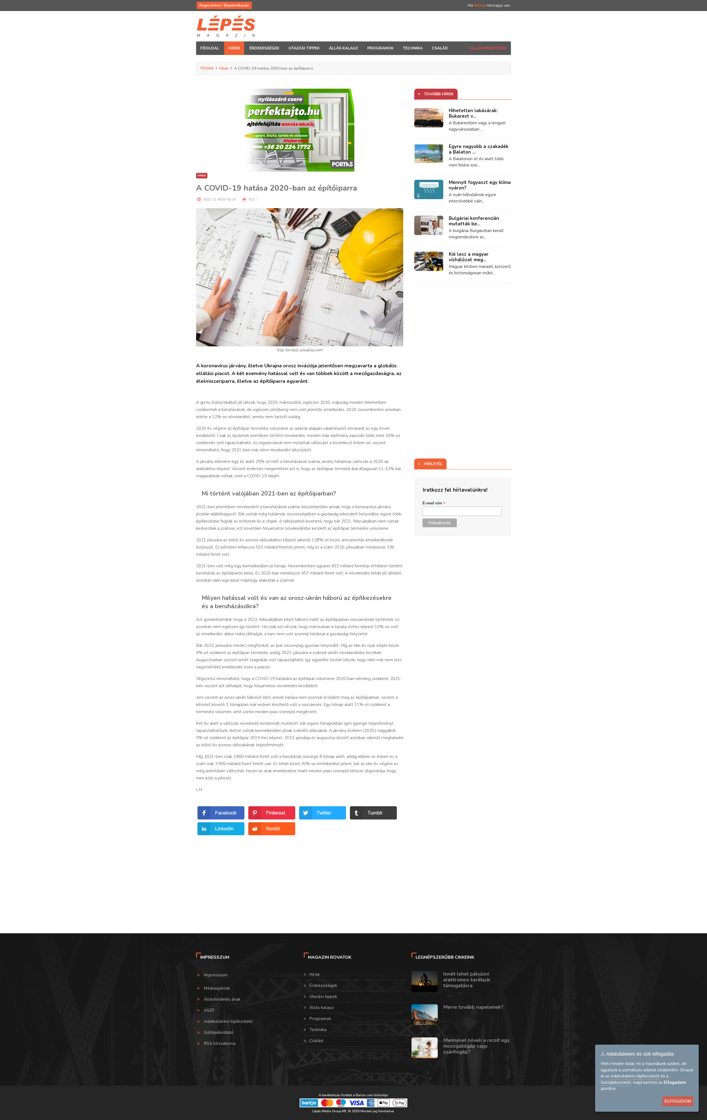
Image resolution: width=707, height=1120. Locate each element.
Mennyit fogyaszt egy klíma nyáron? (480, 185)
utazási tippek (304, 48)
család (440, 48)
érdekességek (264, 48)
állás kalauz (343, 48)
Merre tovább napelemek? (473, 1007)
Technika (318, 1029)
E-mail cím (434, 503)
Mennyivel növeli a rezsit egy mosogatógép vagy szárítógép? (476, 1046)
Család (316, 1040)
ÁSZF (209, 1010)
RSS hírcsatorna (220, 1043)
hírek (234, 48)
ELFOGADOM (677, 1101)
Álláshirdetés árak (222, 999)
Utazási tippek (323, 996)
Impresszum (216, 975)
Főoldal (209, 48)
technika (413, 48)
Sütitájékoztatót (616, 1082)
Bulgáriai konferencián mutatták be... (474, 221)
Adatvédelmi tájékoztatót (635, 1076)
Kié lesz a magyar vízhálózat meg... (469, 257)
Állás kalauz (321, 1007)
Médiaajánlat (217, 988)
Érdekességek (323, 985)
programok (380, 48)
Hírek (223, 68)
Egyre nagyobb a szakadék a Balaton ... (478, 149)
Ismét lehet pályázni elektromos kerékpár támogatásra (467, 980)
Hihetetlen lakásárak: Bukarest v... (473, 113)
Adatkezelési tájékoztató (228, 1021)
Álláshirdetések (488, 48)
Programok (320, 1018)
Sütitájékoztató (218, 1032)
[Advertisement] (299, 875)
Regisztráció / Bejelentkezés (224, 5)
